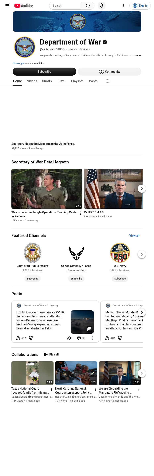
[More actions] (80, 213)
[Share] (69, 338)
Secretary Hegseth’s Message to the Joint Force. (43, 143)
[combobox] (67, 5)
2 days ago (53, 305)
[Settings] (123, 5)
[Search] (88, 6)
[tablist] (77, 81)
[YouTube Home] (23, 5)
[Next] (142, 189)
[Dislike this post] (31, 338)
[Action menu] (92, 338)
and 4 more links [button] (34, 63)
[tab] (17, 81)
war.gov (19, 63)
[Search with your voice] (102, 6)
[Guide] (7, 5)
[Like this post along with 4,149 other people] (18, 338)
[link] (55, 322)
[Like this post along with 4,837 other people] (107, 338)
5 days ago (142, 305)
